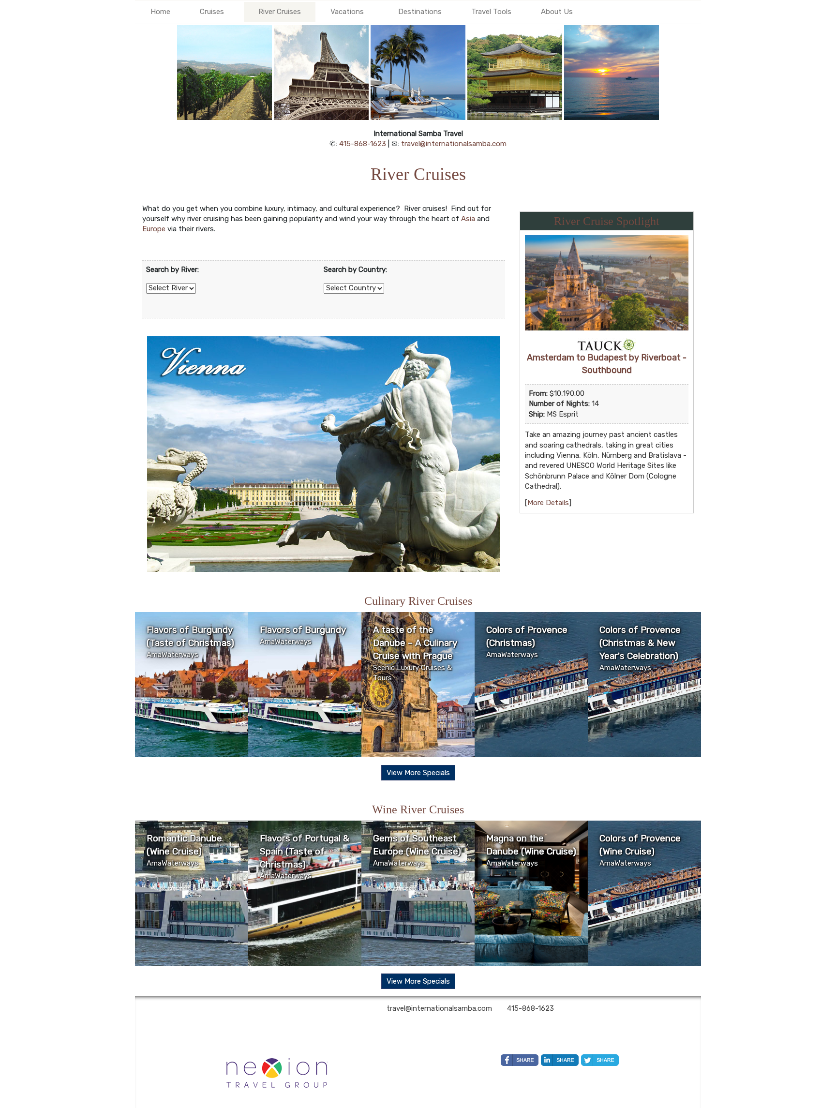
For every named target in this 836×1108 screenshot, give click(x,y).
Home (160, 11)
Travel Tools (491, 11)
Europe (153, 229)
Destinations (420, 11)
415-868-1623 (362, 143)
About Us (557, 11)
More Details (548, 502)
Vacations (347, 11)
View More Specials (418, 772)
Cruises (212, 11)
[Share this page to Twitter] (600, 1060)
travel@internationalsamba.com (454, 143)
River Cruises (279, 11)
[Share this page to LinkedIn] (560, 1060)
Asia (468, 218)
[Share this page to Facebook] (519, 1060)
